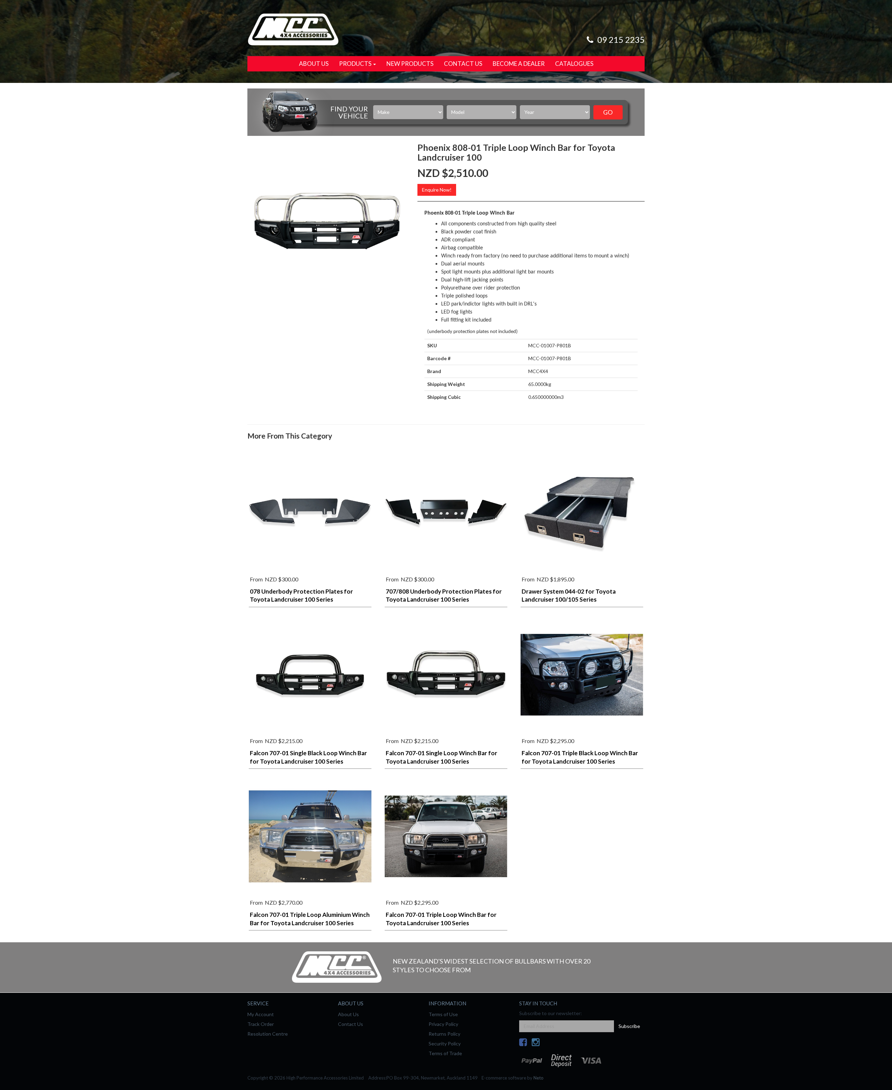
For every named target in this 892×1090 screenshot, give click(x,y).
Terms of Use (443, 1014)
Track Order (260, 1024)
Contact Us (463, 63)
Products (355, 63)
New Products (409, 63)
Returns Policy (444, 1034)
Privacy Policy (443, 1024)
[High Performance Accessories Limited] (293, 29)
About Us (314, 63)
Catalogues (574, 63)
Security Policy (445, 1043)
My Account (260, 1014)
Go (608, 112)
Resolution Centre (267, 1034)
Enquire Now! (437, 190)
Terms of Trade (445, 1053)
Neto (538, 1078)
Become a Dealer (519, 63)
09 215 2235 (620, 39)
